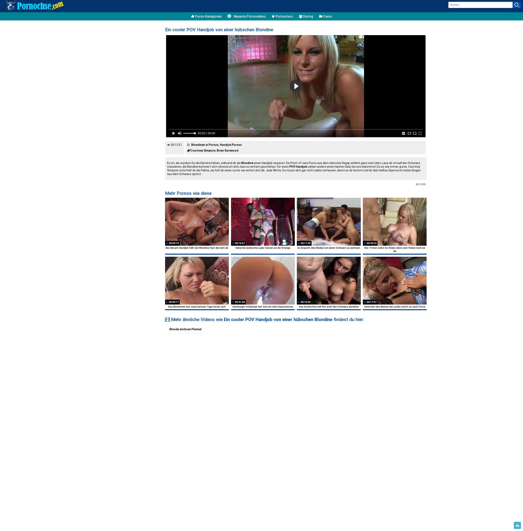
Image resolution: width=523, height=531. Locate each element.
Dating (307, 16)
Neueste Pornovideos (249, 16)
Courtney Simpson (203, 150)
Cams (327, 16)
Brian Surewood (227, 150)
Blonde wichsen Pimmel (185, 329)
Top (517, 525)
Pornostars (284, 16)
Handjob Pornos (231, 144)
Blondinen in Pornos (205, 144)
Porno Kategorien (208, 16)
